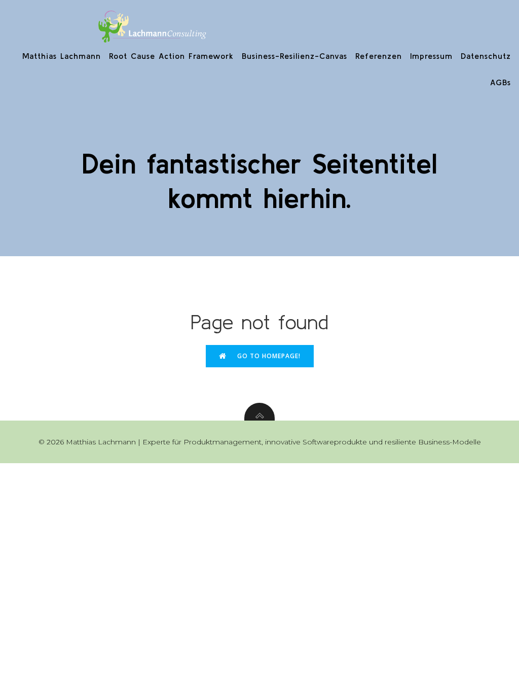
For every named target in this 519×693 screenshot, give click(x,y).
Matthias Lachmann (61, 55)
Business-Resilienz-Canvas (294, 55)
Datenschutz (486, 55)
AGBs (500, 82)
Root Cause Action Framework (171, 55)
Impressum (431, 55)
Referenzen (378, 55)
